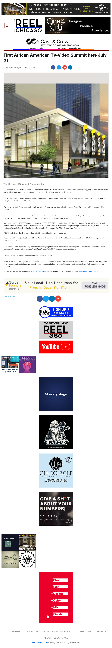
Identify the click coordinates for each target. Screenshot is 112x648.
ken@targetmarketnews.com (89, 271)
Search (101, 631)
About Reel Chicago (56, 638)
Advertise (32, 631)
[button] (7, 25)
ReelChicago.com (39, 642)
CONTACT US (84, 631)
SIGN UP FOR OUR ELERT (57, 631)
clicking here (40, 271)
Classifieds (13, 631)
